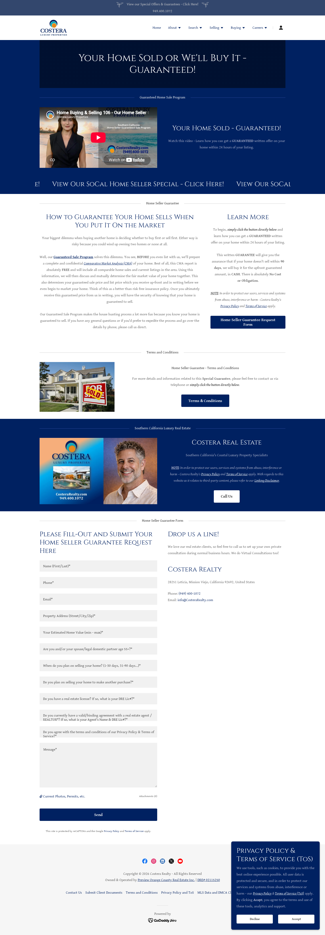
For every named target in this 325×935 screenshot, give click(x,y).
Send (98, 814)
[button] (174, 28)
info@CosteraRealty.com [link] (195, 600)
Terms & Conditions (205, 401)
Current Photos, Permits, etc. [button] (64, 796)
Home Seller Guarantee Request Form (248, 322)
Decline (255, 919)
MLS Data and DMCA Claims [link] (217, 893)
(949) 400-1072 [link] (190, 594)
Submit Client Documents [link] (103, 893)
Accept (296, 919)
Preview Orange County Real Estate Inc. (166, 880)
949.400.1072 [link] (162, 11)
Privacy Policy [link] (111, 831)
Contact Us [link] (74, 893)
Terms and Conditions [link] (142, 893)
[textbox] (98, 566)
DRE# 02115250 (208, 880)
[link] (54, 27)
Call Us (227, 496)
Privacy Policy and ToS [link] (177, 893)
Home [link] (157, 28)
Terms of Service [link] (134, 831)
